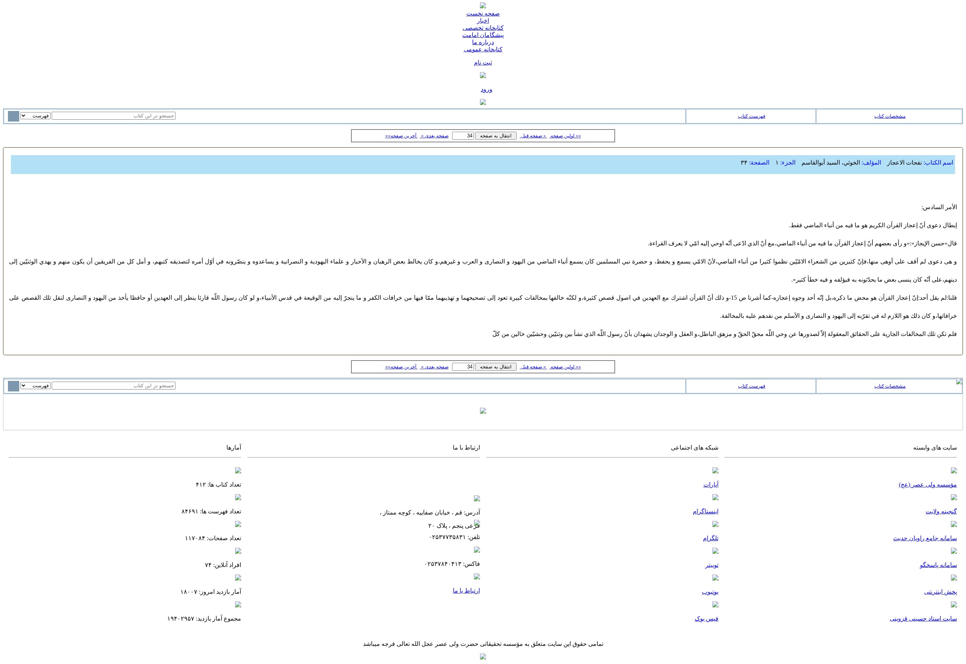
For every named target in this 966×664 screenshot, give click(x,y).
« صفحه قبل (533, 136)
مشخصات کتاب (890, 116)
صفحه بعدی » (434, 136)
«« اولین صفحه (565, 136)
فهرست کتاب (751, 116)
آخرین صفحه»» (401, 136)
